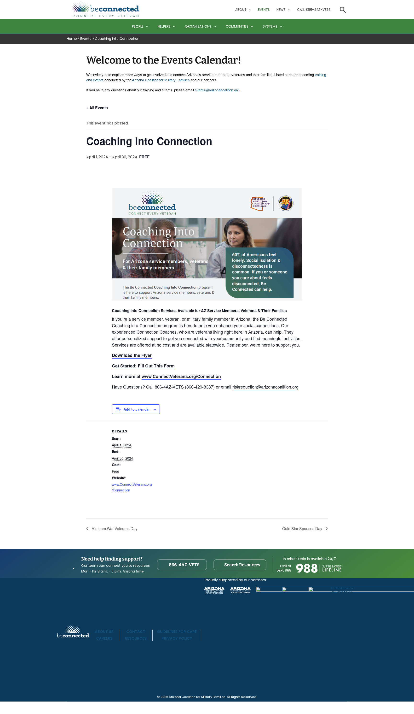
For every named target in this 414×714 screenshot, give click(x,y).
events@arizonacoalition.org (217, 90)
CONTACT (135, 631)
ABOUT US (104, 631)
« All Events (97, 107)
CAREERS (104, 638)
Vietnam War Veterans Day (114, 528)
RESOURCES (136, 638)
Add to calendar (137, 409)
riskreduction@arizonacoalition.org (265, 387)
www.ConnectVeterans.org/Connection (181, 376)
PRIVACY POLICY (176, 638)
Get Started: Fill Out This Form (143, 366)
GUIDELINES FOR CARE (177, 631)
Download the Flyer (132, 355)
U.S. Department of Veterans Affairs (341, 589)
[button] (249, 9)
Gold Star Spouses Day (302, 528)
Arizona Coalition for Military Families (161, 80)
